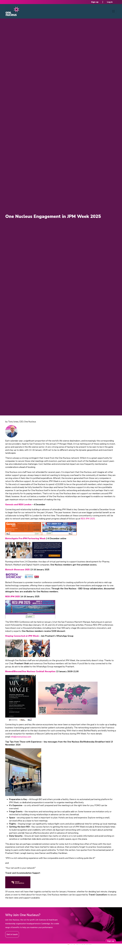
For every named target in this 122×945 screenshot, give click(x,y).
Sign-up (94, 2)
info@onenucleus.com (21, 736)
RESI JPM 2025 (88, 518)
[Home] (12, 11)
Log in (110, 2)
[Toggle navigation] (113, 11)
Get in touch (12, 934)
